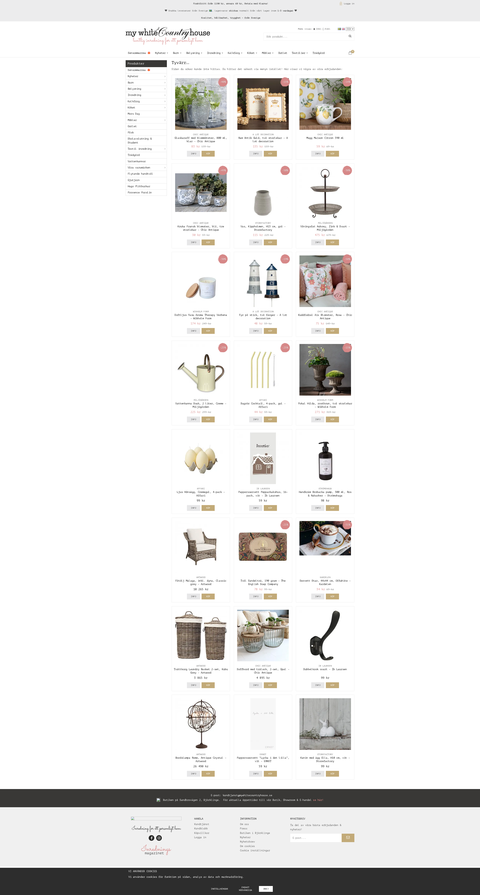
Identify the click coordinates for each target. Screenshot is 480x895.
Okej (265, 888)
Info (193, 153)
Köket (251, 53)
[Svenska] (340, 28)
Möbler (266, 53)
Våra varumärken (139, 167)
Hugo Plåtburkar (139, 186)
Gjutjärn (134, 180)
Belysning (193, 53)
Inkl (318, 29)
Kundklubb (201, 828)
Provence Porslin (140, 192)
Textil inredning (140, 148)
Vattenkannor (137, 161)
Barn (176, 53)
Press (244, 828)
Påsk (131, 132)
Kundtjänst (201, 824)
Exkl (327, 29)
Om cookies (247, 846)
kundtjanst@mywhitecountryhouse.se (247, 795)
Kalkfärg (234, 53)
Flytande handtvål (140, 173)
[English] (344, 28)
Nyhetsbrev (247, 841)
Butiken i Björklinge (255, 833)
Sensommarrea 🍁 (139, 53)
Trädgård (319, 53)
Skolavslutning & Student (140, 140)
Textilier (298, 53)
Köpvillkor (201, 833)
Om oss (244, 824)
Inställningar (219, 888)
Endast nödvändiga (245, 888)
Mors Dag (134, 113)
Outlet (282, 53)
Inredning (213, 53)
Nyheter (160, 53)
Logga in (349, 3)
